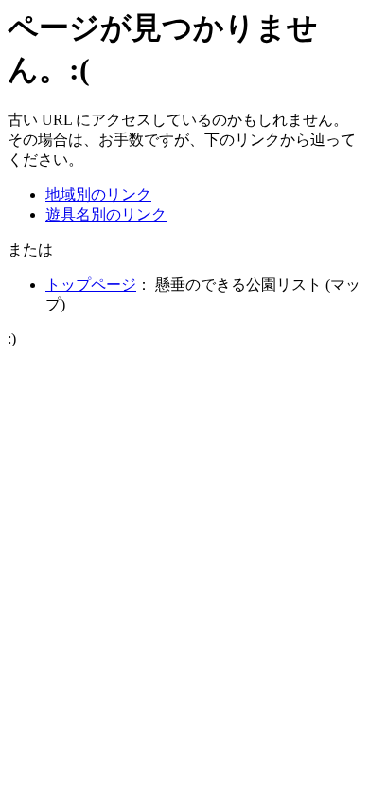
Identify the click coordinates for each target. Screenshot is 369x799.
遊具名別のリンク (106, 214)
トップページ (90, 284)
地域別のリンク (98, 194)
